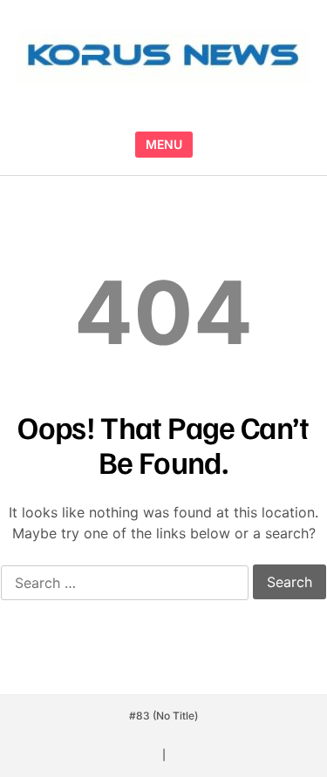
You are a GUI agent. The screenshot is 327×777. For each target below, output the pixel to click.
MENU (164, 144)
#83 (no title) (163, 715)
